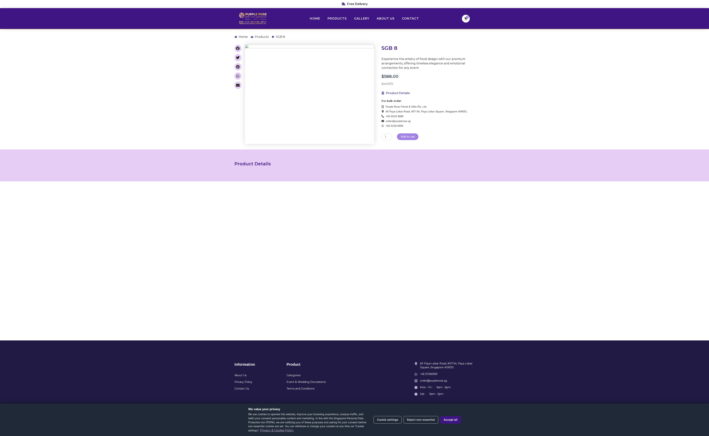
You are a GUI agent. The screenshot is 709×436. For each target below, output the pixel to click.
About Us (386, 18)
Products (337, 18)
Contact (410, 18)
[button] (237, 48)
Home (315, 18)
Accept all (450, 419)
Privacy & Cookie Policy (277, 430)
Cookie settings (387, 419)
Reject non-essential (421, 419)
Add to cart (408, 136)
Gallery (361, 18)
